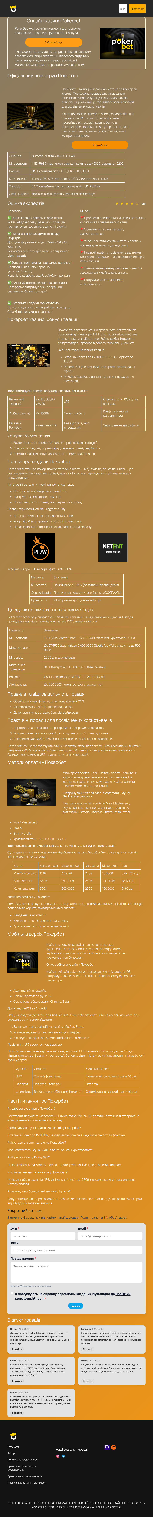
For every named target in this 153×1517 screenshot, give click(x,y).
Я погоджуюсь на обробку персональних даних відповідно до (73, 1296)
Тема (14, 1243)
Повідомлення (23, 1258)
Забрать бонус (54, 42)
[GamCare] (107, 1448)
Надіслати (75, 1306)
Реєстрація (137, 8)
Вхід (122, 8)
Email (82, 1228)
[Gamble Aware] (113, 1448)
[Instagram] (58, 1456)
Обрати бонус (100, 145)
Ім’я (14, 1228)
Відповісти (17, 1349)
